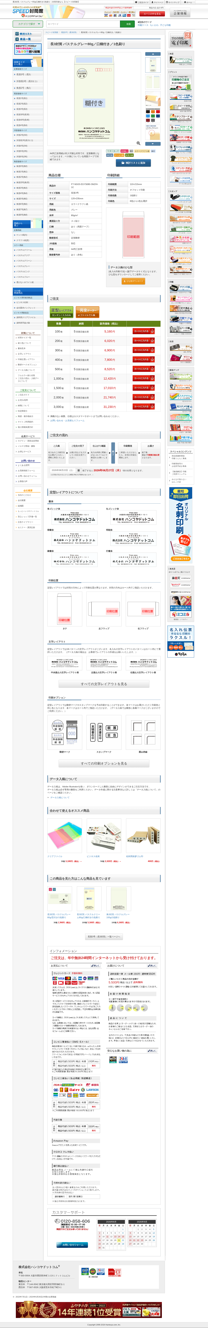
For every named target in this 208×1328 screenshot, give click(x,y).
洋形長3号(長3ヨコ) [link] (24, 140)
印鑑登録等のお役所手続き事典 (179, 465)
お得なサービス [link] (24, 451)
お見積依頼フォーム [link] (26, 470)
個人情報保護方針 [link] (25, 427)
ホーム (189, 2)
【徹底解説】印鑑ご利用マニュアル (179, 472)
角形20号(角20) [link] (22, 182)
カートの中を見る (152, 14)
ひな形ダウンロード (135, 281)
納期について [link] (23, 405)
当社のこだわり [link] (24, 495)
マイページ (158, 2)
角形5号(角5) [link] (21, 199)
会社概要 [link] (21, 500)
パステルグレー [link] (23, 266)
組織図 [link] (21, 506)
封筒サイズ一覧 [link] (24, 337)
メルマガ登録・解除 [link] (26, 446)
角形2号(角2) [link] (21, 177)
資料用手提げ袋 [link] (23, 323)
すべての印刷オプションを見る (104, 763)
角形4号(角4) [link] (21, 193)
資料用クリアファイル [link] (25, 317)
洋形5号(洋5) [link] (21, 151)
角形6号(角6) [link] (21, 204)
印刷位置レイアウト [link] (26, 359)
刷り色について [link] (24, 343)
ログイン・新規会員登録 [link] (28, 441)
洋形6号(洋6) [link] (21, 156)
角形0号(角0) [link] (21, 166)
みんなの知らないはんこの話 (179, 480)
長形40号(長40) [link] (22, 120)
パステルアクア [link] (23, 255)
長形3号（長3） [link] (24, 74)
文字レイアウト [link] (24, 354)
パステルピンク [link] (23, 271)
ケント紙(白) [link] (21, 235)
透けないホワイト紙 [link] (25, 282)
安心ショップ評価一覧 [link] (27, 516)
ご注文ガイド (143, 2)
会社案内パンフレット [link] (25, 308)
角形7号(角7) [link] (21, 209)
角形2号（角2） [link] (24, 88)
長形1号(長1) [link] (21, 98)
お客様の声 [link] (22, 481)
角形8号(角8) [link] (21, 215)
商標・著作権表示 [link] (25, 416)
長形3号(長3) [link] (21, 109)
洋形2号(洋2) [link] (21, 135)
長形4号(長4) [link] (21, 125)
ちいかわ (154, 25)
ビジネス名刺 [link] (22, 302)
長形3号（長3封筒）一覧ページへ (104, 936)
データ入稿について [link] (26, 370)
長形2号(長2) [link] (21, 104)
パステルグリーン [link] (24, 261)
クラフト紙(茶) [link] (22, 240)
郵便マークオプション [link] (27, 364)
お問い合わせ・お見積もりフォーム (67, 420)
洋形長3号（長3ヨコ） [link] (27, 81)
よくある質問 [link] (23, 465)
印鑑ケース (143, 25)
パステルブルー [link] (23, 277)
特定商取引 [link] (22, 411)
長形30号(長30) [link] (22, 114)
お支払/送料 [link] (23, 400)
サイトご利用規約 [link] (25, 422)
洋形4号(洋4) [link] (21, 146)
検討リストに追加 (135, 163)
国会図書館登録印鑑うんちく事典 (179, 457)
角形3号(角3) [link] (21, 188)
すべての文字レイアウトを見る (104, 684)
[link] (64, 841)
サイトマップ (173, 2)
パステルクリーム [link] (24, 250)
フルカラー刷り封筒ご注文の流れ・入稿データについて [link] (28, 378)
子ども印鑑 (165, 25)
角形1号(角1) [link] (21, 172)
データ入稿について (60, 797)
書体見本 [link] (21, 348)
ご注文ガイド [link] (23, 395)
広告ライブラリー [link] (25, 522)
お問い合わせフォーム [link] (27, 476)
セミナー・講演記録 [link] (26, 527)
